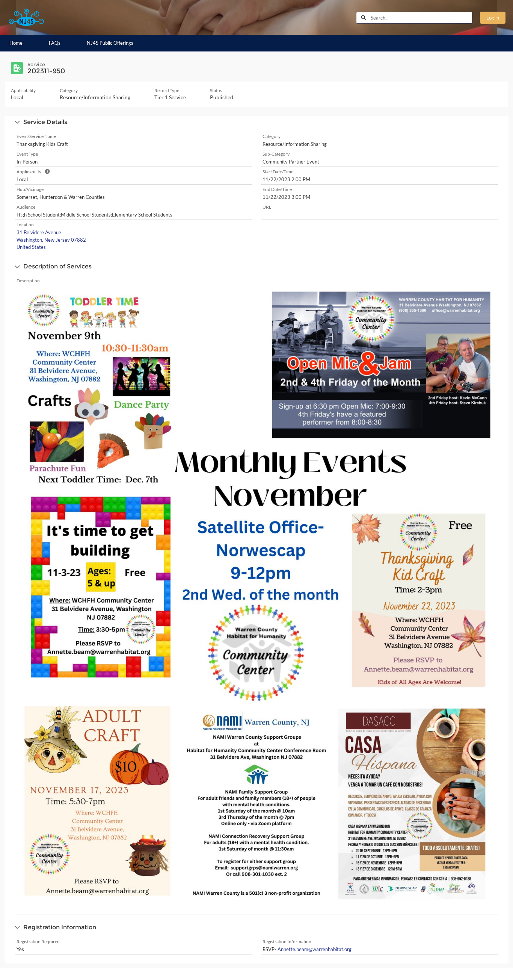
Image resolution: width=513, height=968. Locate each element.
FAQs (54, 43)
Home (16, 43)
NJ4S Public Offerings (110, 43)
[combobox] (421, 17)
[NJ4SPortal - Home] (26, 17)
